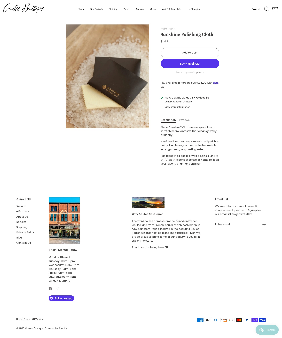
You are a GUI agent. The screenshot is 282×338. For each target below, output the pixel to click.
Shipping (21, 227)
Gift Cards (22, 211)
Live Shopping (193, 9)
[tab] (170, 120)
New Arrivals (96, 9)
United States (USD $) (28, 319)
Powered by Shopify (56, 328)
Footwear (139, 9)
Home (81, 9)
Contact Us (23, 243)
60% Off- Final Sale (171, 9)
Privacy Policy (25, 232)
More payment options (190, 72)
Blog (19, 237)
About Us (22, 217)
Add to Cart (189, 52)
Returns (21, 222)
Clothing (113, 9)
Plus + (126, 9)
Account (256, 9)
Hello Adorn (168, 29)
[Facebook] (50, 288)
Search (20, 206)
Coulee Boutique (34, 328)
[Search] (266, 9)
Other (153, 9)
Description (168, 120)
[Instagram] (57, 288)
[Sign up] (264, 224)
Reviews (184, 120)
